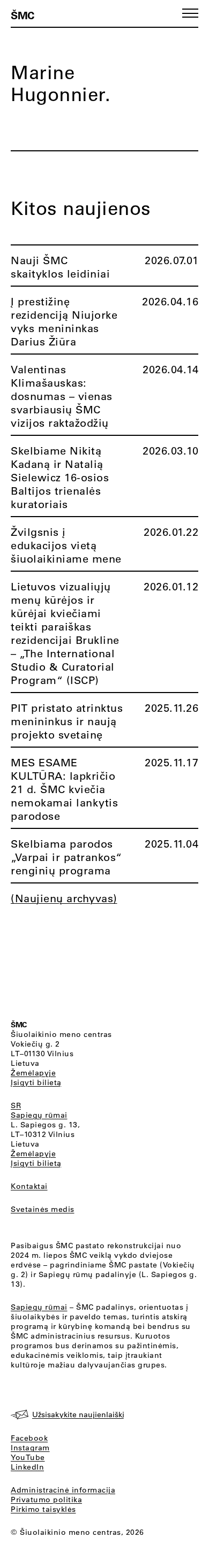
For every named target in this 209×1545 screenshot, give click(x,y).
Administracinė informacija (63, 1490)
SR (16, 1105)
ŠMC (22, 15)
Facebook (29, 1438)
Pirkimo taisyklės (43, 1509)
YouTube (28, 1457)
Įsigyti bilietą (36, 1082)
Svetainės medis (42, 1209)
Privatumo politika (46, 1499)
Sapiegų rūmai (39, 1115)
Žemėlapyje (33, 1073)
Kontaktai (29, 1186)
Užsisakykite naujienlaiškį (78, 1414)
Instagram (30, 1447)
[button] (190, 13)
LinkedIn (27, 1467)
